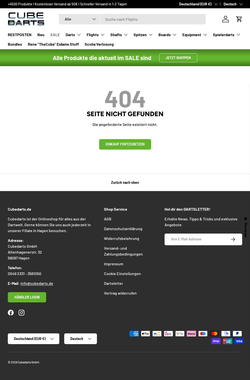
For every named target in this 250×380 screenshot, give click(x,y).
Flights (93, 34)
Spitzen (140, 34)
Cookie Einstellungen (122, 273)
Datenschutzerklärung (123, 228)
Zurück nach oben (125, 182)
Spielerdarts (223, 34)
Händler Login (27, 297)
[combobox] (132, 19)
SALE (55, 34)
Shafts (116, 34)
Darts (70, 34)
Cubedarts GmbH (28, 362)
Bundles (15, 44)
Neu (40, 34)
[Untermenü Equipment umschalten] (205, 35)
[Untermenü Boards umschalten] (174, 35)
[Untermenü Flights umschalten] (102, 35)
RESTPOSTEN (19, 34)
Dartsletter (113, 283)
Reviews (246, 230)
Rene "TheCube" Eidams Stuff (53, 44)
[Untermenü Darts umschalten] (79, 35)
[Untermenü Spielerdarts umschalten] (238, 35)
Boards (164, 34)
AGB (107, 218)
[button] (239, 19)
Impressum (113, 263)
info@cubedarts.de (37, 283)
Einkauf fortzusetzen (125, 144)
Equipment (191, 34)
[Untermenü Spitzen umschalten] (151, 35)
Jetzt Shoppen (178, 58)
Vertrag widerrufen (120, 293)
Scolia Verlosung (99, 44)
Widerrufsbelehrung (121, 238)
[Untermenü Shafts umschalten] (126, 35)
